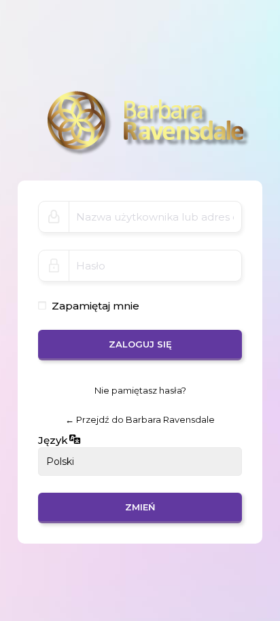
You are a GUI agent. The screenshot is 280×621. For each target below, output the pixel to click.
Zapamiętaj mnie (95, 305)
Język (53, 440)
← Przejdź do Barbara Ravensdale (140, 420)
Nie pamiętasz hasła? (140, 390)
